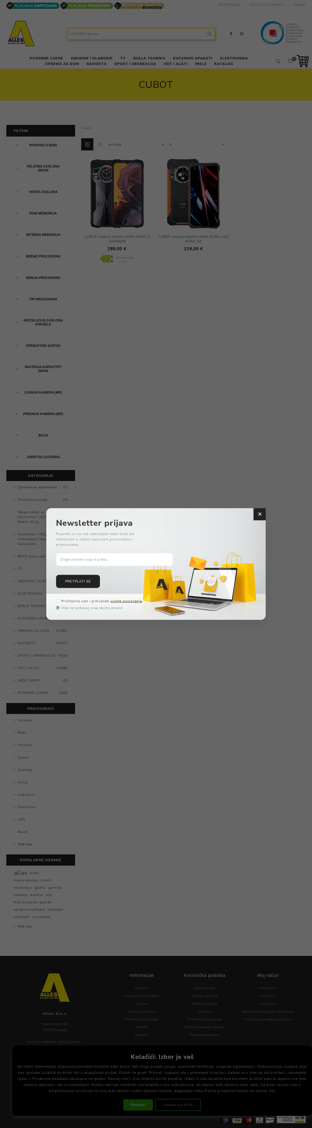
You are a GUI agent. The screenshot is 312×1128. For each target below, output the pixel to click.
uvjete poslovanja (126, 601)
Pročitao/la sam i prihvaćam (101, 601)
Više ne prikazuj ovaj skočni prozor (92, 607)
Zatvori (260, 514)
